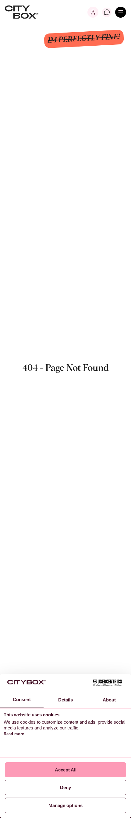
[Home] (21, 12)
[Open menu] (120, 12)
